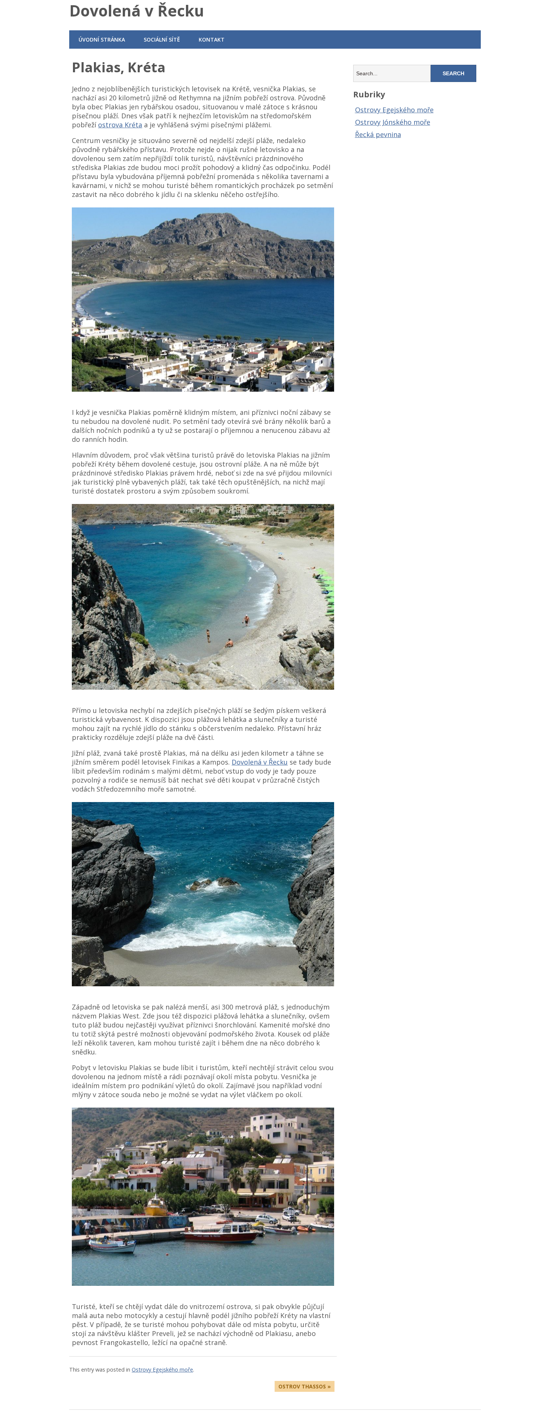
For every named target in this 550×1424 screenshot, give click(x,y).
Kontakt (211, 39)
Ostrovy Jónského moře (392, 122)
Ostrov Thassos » (304, 1386)
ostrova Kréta (120, 124)
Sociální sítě (162, 39)
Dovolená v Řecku (136, 10)
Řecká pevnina (378, 134)
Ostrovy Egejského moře (162, 1369)
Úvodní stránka (102, 39)
